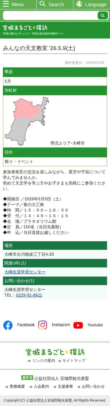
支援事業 (65, 386)
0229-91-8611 (29, 295)
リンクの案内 (43, 360)
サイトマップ (73, 360)
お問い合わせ (93, 386)
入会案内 (41, 386)
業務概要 (17, 386)
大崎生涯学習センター (24, 271)
